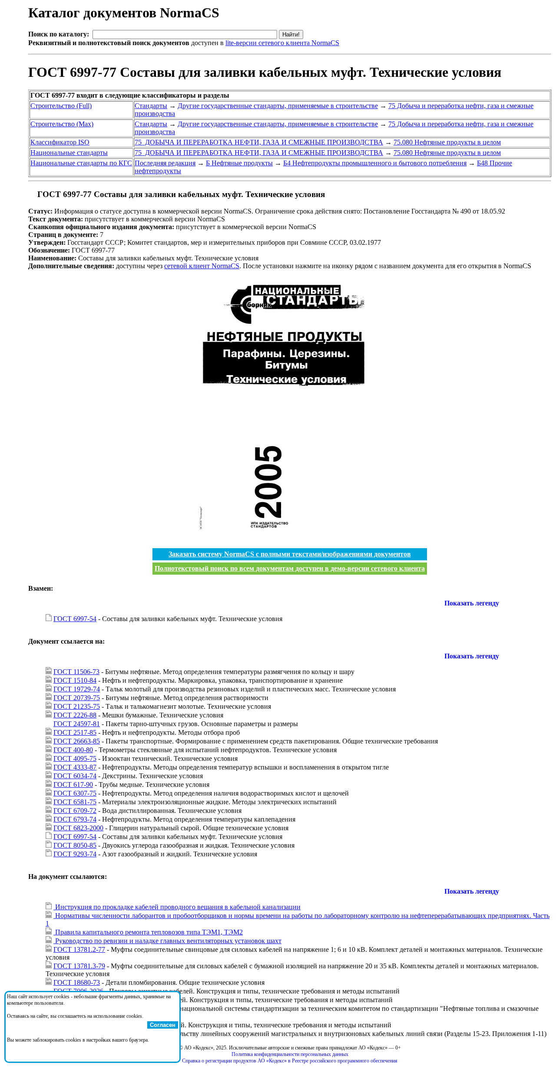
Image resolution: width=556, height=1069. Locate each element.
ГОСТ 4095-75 (74, 758)
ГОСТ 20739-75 (76, 697)
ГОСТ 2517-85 (74, 732)
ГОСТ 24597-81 (76, 723)
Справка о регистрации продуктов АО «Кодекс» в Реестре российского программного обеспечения (289, 1061)
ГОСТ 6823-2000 (78, 828)
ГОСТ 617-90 (73, 784)
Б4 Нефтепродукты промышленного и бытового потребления (375, 163)
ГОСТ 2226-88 (74, 715)
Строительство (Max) (61, 124)
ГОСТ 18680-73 (76, 982)
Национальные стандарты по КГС (81, 163)
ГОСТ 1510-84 (74, 680)
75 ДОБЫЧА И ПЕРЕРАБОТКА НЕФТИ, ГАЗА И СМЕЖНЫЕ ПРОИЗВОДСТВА (259, 142)
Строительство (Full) (61, 105)
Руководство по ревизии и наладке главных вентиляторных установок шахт (167, 940)
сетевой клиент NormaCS (201, 266)
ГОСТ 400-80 (73, 749)
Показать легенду (471, 603)
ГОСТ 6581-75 (74, 802)
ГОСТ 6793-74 (74, 819)
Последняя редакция (165, 163)
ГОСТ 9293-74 (74, 854)
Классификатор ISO (59, 142)
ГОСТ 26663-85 (76, 741)
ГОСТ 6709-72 (74, 810)
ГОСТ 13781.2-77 (79, 949)
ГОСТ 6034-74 (74, 776)
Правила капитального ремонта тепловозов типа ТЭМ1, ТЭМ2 (148, 932)
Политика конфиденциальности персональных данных (290, 1054)
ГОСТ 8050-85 (74, 845)
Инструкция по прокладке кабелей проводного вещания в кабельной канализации (177, 907)
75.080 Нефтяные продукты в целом (447, 142)
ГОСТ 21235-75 (76, 706)
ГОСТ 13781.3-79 (79, 966)
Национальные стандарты (69, 152)
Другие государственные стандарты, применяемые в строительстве (278, 105)
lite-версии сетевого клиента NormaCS (282, 42)
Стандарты (151, 105)
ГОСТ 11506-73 (76, 671)
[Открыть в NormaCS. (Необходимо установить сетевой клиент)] (31, 194)
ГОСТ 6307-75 (74, 793)
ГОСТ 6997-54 (74, 618)
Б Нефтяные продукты (239, 163)
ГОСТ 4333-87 (74, 767)
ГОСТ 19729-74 (76, 689)
